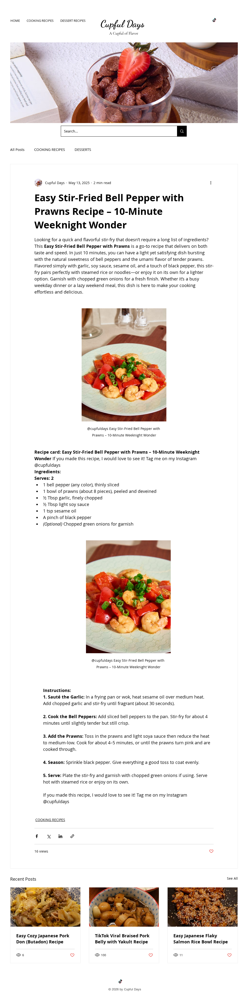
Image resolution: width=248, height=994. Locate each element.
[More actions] (211, 183)
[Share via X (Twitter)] (48, 836)
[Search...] (181, 131)
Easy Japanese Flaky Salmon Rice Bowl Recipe (200, 939)
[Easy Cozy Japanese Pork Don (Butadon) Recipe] (45, 907)
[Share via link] (72, 836)
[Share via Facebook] (36, 836)
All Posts (17, 149)
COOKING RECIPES (49, 149)
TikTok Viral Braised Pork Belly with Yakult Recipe (122, 939)
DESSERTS (83, 149)
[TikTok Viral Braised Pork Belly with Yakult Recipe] (124, 907)
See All (232, 878)
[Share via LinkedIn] (60, 836)
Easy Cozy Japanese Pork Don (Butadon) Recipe (42, 939)
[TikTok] (214, 20)
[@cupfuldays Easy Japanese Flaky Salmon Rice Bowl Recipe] (203, 907)
